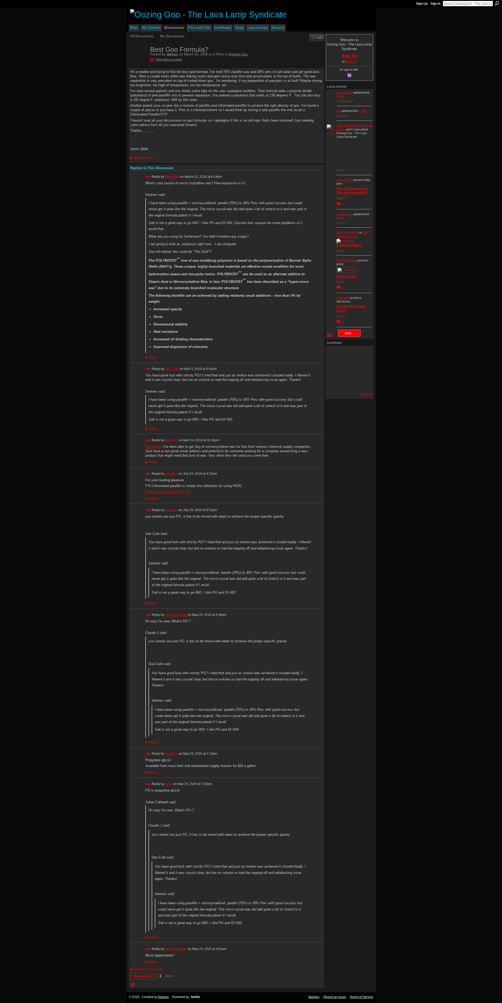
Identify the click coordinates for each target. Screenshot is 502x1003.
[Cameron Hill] (348, 354)
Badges (314, 997)
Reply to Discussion (147, 969)
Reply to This (142, 158)
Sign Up (421, 3)
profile (340, 96)
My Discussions (172, 36)
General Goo (238, 54)
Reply (151, 357)
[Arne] (348, 382)
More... (349, 333)
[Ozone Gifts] (362, 354)
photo (353, 236)
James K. (171, 440)
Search (497, 3)
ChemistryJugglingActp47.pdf (167, 492)
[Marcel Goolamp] (362, 382)
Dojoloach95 (344, 179)
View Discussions (168, 59)
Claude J (171, 473)
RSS (133, 985)
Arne (339, 232)
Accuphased (344, 92)
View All (366, 394)
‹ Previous (140, 976)
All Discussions (142, 36)
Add (319, 37)
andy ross (342, 297)
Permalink (148, 176)
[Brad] (362, 368)
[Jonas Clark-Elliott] (334, 368)
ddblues (172, 54)
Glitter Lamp (346, 276)
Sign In (435, 3)
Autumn (163, 997)
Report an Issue (334, 997)
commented (350, 232)
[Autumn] (334, 382)
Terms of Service (361, 997)
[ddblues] (138, 60)
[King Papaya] (334, 354)
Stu (338, 110)
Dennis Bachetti (346, 260)
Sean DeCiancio (346, 125)
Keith (168, 784)
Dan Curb (172, 369)
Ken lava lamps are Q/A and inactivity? (351, 190)
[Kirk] (348, 368)
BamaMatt (172, 176)
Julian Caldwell (176, 615)
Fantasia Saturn (349, 245)
